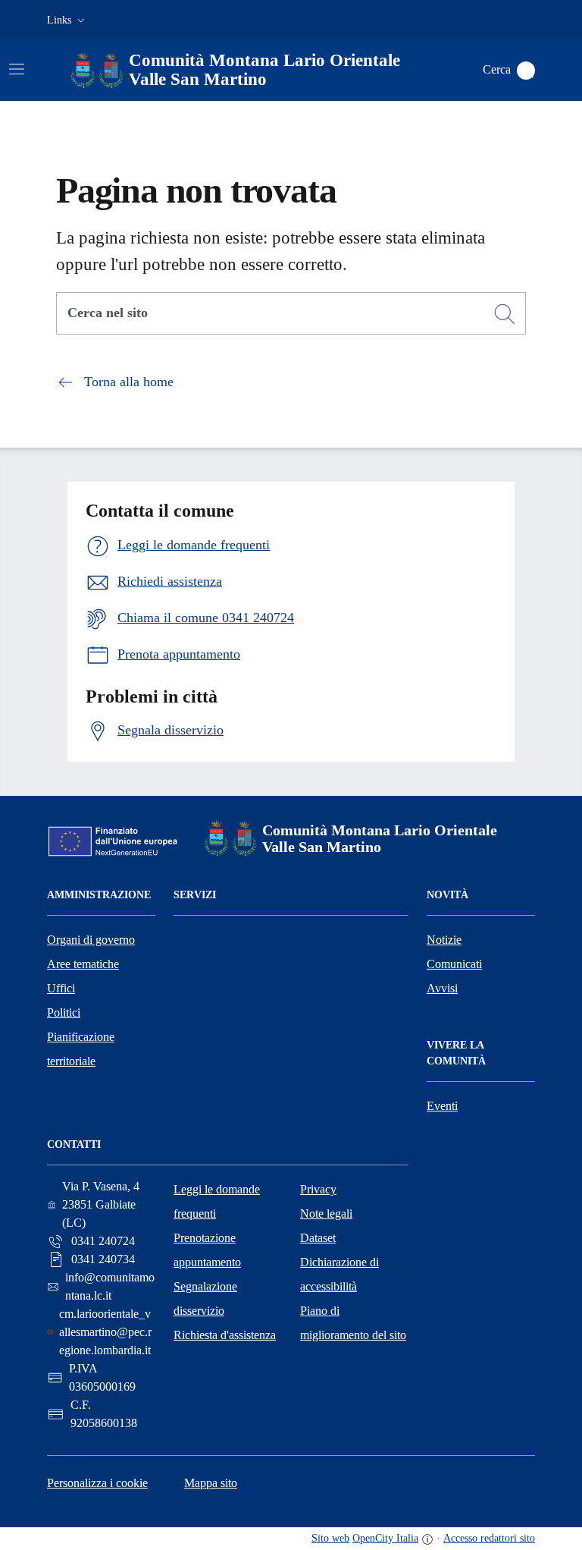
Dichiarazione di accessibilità (339, 1274)
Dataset (318, 1237)
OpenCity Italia (385, 1538)
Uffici (61, 988)
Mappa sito (210, 1482)
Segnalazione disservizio (205, 1298)
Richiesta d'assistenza (225, 1334)
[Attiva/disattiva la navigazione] (17, 69)
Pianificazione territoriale (80, 1048)
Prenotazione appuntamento (207, 1250)
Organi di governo (91, 939)
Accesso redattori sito (489, 1538)
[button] (67, 20)
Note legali (326, 1213)
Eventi (442, 1105)
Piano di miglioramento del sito (353, 1322)
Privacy (318, 1189)
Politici (63, 1012)
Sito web (330, 1538)
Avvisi (442, 988)
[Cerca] (505, 314)
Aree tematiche (83, 963)
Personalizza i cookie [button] (97, 1482)
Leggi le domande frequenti (217, 1201)
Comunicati (454, 963)
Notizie (444, 939)
